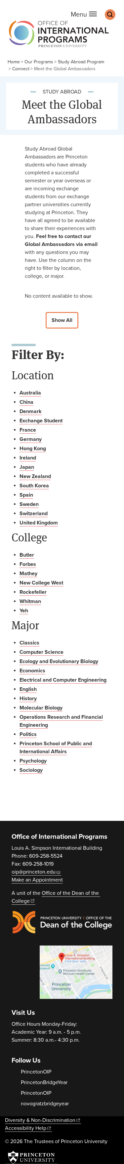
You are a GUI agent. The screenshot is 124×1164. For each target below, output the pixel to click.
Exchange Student (41, 420)
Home (14, 62)
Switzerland (34, 513)
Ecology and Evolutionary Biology (59, 661)
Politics (28, 734)
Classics (29, 643)
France (28, 430)
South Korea (34, 485)
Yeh (24, 610)
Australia (30, 393)
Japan (27, 467)
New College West (41, 583)
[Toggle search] (110, 14)
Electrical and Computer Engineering (63, 680)
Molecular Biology (41, 708)
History (28, 698)
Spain (26, 495)
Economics (32, 670)
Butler (27, 555)
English (28, 689)
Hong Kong (33, 448)
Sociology (31, 770)
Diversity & (40, 1120)
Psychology (33, 761)
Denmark (31, 411)
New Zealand (35, 476)
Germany (31, 439)
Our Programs (38, 62)
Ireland (28, 458)
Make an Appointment (37, 880)
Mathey (28, 573)
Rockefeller (33, 592)
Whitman (30, 601)
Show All (62, 320)
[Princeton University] (31, 1157)
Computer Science (41, 652)
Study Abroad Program (81, 62)
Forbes (28, 564)
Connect (20, 69)
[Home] (57, 37)
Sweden (29, 504)
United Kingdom (39, 523)
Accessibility (25, 1128)
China (26, 402)
